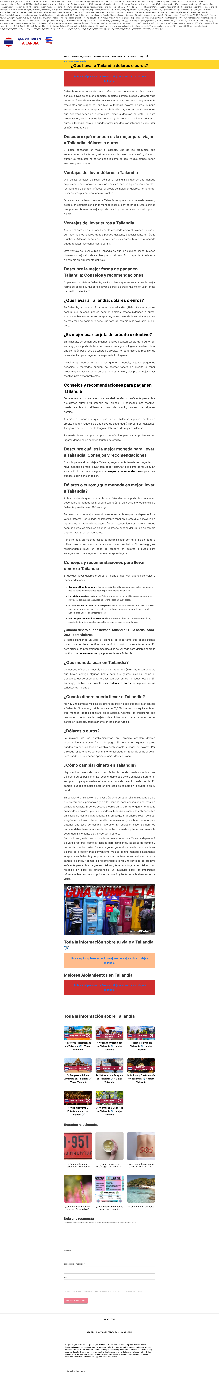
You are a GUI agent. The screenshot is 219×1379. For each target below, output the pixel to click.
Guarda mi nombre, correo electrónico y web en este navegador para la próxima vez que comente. (105, 1292)
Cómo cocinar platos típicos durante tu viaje (128, 1345)
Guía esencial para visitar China (137, 1352)
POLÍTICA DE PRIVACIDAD (107, 1332)
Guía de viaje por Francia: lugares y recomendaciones (88, 1354)
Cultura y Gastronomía (75, 61)
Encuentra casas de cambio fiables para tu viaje (101, 1352)
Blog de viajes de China (75, 1345)
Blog (141, 56)
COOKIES (91, 1332)
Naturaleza (117, 56)
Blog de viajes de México (97, 1345)
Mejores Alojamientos (81, 56)
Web (66, 1277)
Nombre (68, 1250)
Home (66, 56)
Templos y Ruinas (101, 56)
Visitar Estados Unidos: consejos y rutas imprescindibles (105, 1349)
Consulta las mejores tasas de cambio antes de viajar (88, 1347)
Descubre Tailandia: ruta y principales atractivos (95, 1357)
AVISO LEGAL (109, 1319)
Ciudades (132, 56)
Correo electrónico (74, 1264)
